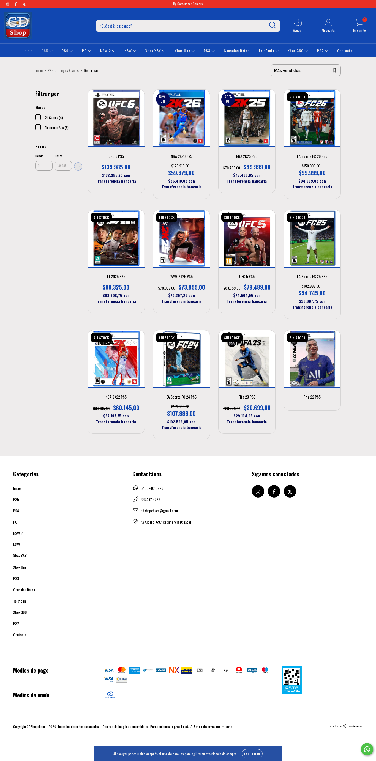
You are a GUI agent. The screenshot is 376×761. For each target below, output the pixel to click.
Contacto (345, 50)
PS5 (45, 50)
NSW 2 (106, 50)
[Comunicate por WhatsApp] (367, 749)
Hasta (58, 155)
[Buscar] (272, 25)
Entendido (252, 754)
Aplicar (78, 166)
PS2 (321, 50)
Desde (39, 155)
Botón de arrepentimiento (213, 726)
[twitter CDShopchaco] (24, 4)
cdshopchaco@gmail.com (159, 510)
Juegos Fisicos (68, 70)
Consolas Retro (236, 50)
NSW (128, 50)
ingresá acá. (180, 726)
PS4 (65, 50)
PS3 (207, 50)
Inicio (27, 50)
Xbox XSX (153, 50)
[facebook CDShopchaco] (16, 4)
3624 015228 (150, 499)
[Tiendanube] (345, 726)
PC (85, 50)
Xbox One (183, 50)
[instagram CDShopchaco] (8, 4)
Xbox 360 (296, 50)
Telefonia (266, 50)
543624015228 (152, 488)
